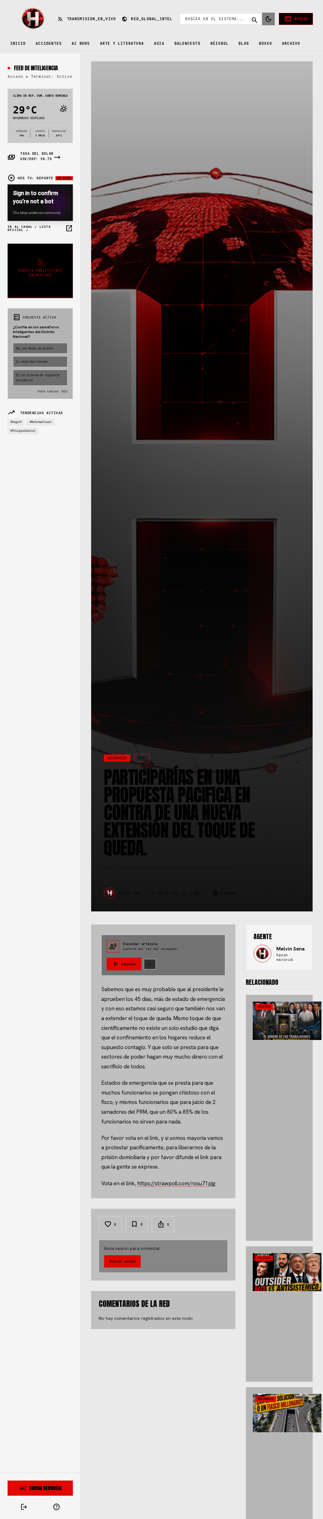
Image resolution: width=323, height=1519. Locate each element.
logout (24, 1507)
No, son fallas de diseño (34, 348)
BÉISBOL (219, 43)
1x (150, 964)
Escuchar (124, 964)
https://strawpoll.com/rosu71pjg (176, 1183)
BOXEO (265, 43)
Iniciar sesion (122, 1261)
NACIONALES (117, 758)
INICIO (18, 43)
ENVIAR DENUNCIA (40, 1488)
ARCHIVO (291, 43)
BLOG (243, 43)
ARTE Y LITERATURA (122, 43)
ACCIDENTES (49, 43)
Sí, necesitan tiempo (32, 361)
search (254, 20)
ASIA (159, 43)
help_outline (56, 1507)
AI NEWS (81, 43)
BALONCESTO (187, 43)
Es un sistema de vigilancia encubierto (38, 378)
